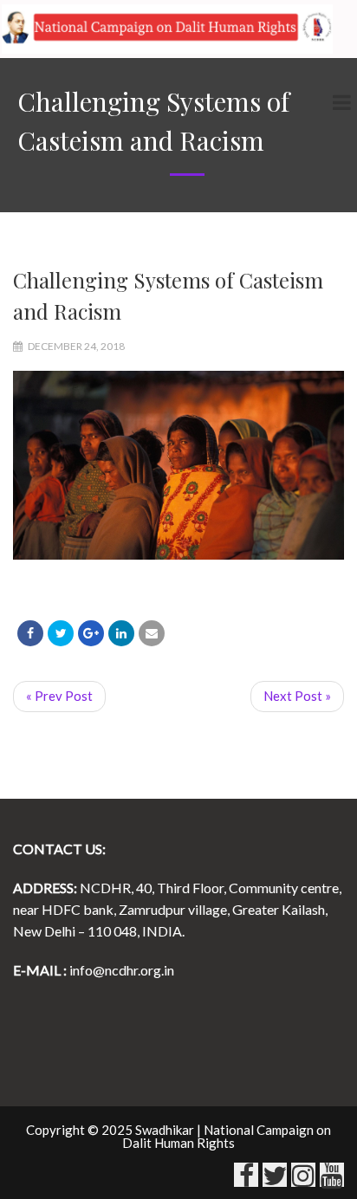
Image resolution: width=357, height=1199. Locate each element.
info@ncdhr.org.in (121, 970)
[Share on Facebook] (30, 633)
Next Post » (297, 695)
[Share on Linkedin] (121, 633)
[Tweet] (61, 633)
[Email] (152, 633)
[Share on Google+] (91, 633)
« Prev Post (59, 695)
